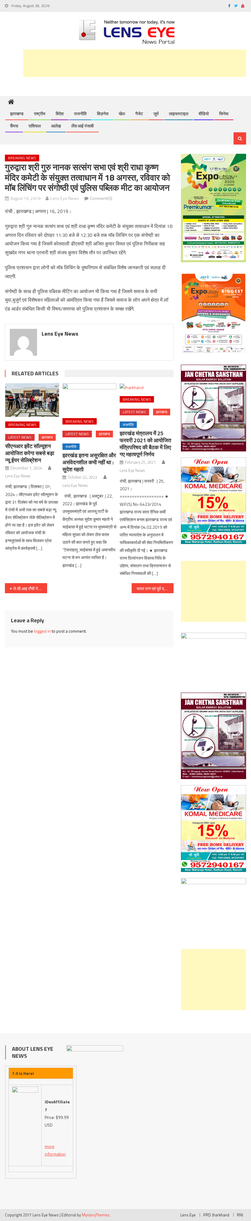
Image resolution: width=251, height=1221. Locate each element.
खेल (122, 113)
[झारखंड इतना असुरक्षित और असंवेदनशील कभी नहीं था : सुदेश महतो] (89, 398)
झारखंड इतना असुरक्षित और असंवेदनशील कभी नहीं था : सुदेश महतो (89, 462)
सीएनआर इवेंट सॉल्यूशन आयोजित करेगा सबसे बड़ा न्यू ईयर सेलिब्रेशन (29, 453)
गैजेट (139, 113)
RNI (240, 1215)
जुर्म (156, 113)
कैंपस (14, 126)
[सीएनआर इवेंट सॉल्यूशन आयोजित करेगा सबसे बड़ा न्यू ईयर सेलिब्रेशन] (32, 400)
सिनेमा (223, 113)
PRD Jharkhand (216, 1215)
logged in (42, 631)
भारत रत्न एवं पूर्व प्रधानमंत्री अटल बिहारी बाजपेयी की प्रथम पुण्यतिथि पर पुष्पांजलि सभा (155, 588)
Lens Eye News (64, 198)
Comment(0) (101, 198)
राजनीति (80, 113)
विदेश (60, 113)
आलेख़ (56, 126)
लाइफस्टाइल (178, 113)
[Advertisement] (134, 63)
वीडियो (204, 113)
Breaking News (22, 158)
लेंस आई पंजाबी (82, 126)
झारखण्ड (17, 113)
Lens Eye (188, 1215)
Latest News (20, 437)
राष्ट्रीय (39, 113)
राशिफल (34, 126)
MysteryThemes (96, 1215)
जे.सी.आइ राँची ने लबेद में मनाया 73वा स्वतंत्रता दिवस (30, 588)
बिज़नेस (102, 113)
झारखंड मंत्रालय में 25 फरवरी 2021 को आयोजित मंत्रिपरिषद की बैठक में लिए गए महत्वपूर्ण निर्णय (145, 443)
